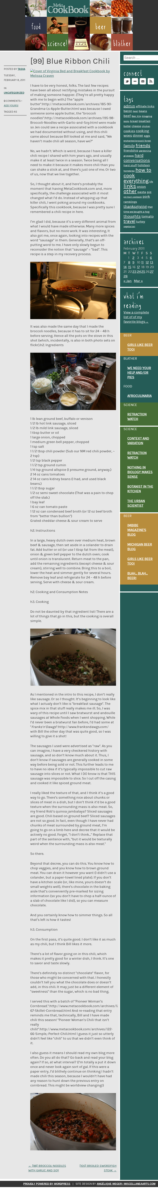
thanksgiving (135, 206)
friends (143, 145)
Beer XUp (136, 116)
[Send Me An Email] (142, 84)
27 (151, 272)
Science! (57, 43)
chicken (146, 126)
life (151, 181)
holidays (144, 165)
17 (138, 267)
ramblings (130, 201)
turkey (140, 221)
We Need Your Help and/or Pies (139, 372)
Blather (122, 43)
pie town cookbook (133, 197)
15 (129, 267)
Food (36, 26)
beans (143, 111)
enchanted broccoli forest (137, 141)
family (129, 146)
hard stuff (130, 165)
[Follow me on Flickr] (135, 84)
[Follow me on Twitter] (127, 84)
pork (146, 197)
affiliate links (145, 106)
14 (125, 267)
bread (134, 121)
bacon (128, 111)
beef (127, 116)
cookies (129, 131)
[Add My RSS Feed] (150, 84)
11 (142, 262)
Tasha (21, 69)
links (130, 186)
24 (139, 272)
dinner (138, 136)
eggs (147, 135)
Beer (100, 26)
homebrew (129, 171)
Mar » (138, 281)
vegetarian (129, 226)
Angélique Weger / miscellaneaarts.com (126, 1183)
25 (143, 272)
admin (129, 106)
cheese (136, 126)
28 (126, 276)
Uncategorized (14, 92)
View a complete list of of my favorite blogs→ (136, 317)
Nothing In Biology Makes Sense (140, 472)
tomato (147, 216)
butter (127, 126)
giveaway (129, 155)
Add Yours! (11, 105)
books (126, 121)
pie (149, 192)
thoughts (132, 216)
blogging (147, 116)
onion (141, 187)
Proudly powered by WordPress (46, 1183)
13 (151, 262)
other (130, 191)
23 (134, 272)
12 (147, 262)
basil (135, 111)
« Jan (128, 281)
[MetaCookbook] (68, 15)
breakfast (144, 121)
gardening (145, 150)
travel (129, 221)
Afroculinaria (139, 396)
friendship (131, 150)
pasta (141, 192)
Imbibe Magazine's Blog (136, 530)
